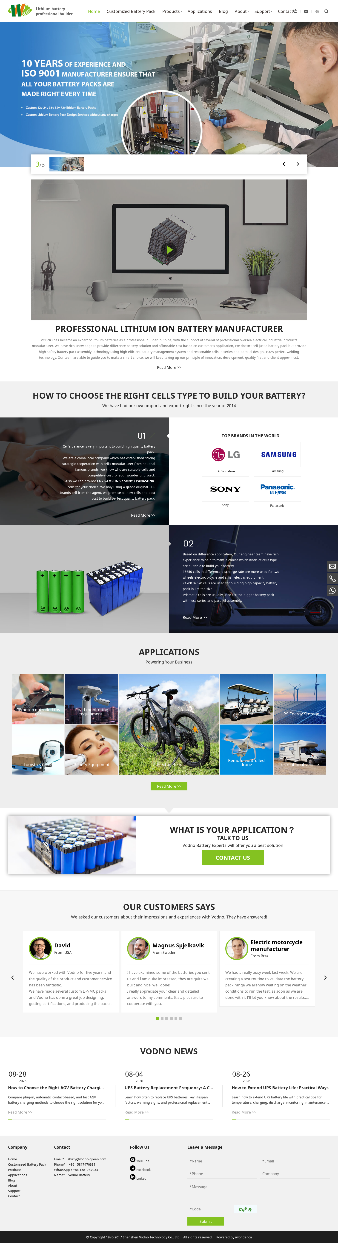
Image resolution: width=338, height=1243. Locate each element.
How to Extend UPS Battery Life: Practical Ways (280, 1087)
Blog (11, 1180)
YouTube (142, 1161)
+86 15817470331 (82, 1164)
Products (15, 1169)
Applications (17, 1175)
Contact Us (233, 857)
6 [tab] (180, 1018)
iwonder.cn (243, 1237)
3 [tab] (166, 1018)
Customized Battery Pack (27, 1164)
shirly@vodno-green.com (87, 1159)
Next (298, 164)
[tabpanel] (71, 972)
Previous (284, 164)
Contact (14, 1196)
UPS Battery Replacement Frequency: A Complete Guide (169, 1087)
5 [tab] (176, 1018)
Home (12, 1159)
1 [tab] (157, 1018)
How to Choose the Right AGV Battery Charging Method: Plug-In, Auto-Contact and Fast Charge (57, 1087)
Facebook (143, 1169)
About (12, 1185)
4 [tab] (171, 1018)
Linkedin (142, 1178)
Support (14, 1191)
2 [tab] (162, 1018)
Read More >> (169, 367)
